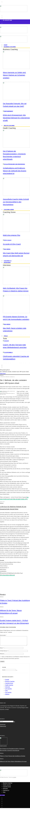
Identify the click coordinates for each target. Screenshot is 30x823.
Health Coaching (9, 125)
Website (2, 653)
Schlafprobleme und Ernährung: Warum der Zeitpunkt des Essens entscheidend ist (14, 170)
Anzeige (7, 679)
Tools (6, 336)
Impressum (2, 724)
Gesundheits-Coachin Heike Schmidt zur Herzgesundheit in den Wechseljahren (16, 201)
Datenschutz (3, 726)
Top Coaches (8, 692)
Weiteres (1, 375)
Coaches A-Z (7, 260)
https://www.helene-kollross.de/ (7, 575)
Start (5, 45)
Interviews (7, 262)
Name (2, 648)
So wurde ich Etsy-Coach (12, 244)
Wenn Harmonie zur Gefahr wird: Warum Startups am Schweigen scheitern (14, 75)
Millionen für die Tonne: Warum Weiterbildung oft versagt (13, 761)
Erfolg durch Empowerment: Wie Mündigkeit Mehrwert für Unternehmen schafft (16, 117)
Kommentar (3, 635)
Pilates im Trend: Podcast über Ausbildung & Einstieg (12, 756)
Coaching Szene (9, 209)
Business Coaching (10, 46)
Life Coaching (8, 688)
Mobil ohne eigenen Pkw (11, 235)
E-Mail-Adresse (4, 650)
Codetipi (14, 777)
